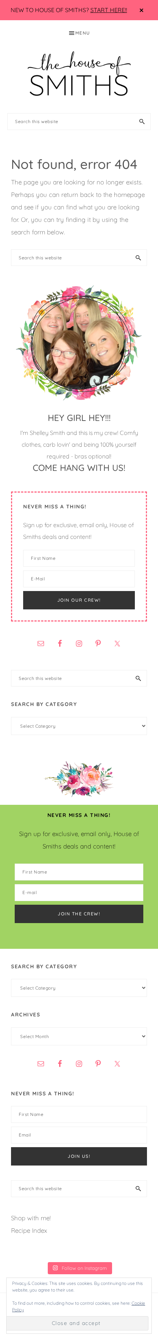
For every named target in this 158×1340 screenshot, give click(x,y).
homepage (129, 194)
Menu (82, 33)
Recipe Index (29, 1230)
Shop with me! (31, 1218)
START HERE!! (108, 10)
